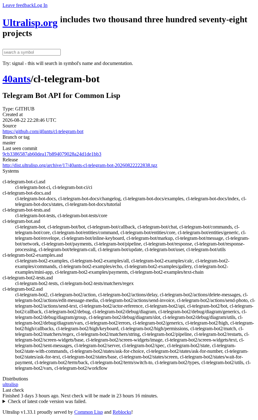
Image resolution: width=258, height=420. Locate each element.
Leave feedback (18, 5)
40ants (17, 78)
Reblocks (122, 412)
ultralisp (10, 384)
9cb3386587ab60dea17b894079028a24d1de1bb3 (52, 154)
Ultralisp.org (30, 22)
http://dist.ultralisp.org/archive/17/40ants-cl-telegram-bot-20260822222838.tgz (80, 165)
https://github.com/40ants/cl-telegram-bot (43, 131)
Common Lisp (88, 412)
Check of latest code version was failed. (47, 401)
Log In (41, 5)
